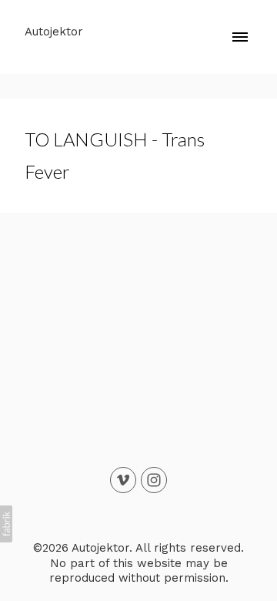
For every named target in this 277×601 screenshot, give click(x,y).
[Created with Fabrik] (6, 523)
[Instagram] (154, 480)
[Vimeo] (123, 480)
